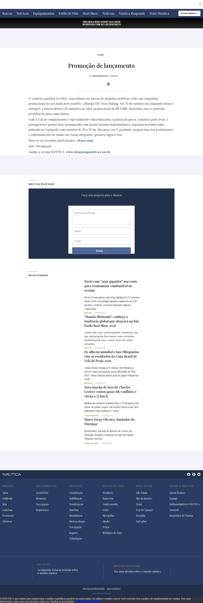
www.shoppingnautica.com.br (88, 152)
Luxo (105, 510)
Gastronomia (110, 504)
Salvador (141, 521)
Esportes (108, 498)
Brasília (140, 515)
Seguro (73, 532)
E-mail (78, 241)
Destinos (108, 492)
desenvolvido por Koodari (101, 593)
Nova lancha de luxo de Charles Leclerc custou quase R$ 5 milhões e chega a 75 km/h (110, 391)
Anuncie (174, 510)
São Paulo (141, 492)
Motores (41, 498)
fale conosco (114, 588)
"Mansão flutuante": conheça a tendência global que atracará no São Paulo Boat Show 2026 (111, 321)
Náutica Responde (132, 13)
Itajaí (139, 504)
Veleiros (7, 521)
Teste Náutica (159, 13)
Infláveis (7, 498)
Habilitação (75, 498)
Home (101, 55)
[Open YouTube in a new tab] (108, 84)
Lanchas (7, 510)
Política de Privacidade (90, 601)
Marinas (74, 510)
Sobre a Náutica (182, 486)
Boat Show (90, 13)
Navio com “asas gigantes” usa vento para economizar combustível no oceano (110, 285)
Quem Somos (177, 492)
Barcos (7, 13)
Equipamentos (43, 13)
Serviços (23, 13)
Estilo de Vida (69, 13)
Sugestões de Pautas (181, 515)
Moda (106, 521)
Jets (5, 504)
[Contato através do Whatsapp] (185, 476)
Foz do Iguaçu (144, 510)
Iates (5, 492)
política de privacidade (94, 588)
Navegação (42, 504)
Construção (76, 492)
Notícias (108, 13)
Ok (77, 601)
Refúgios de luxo (112, 532)
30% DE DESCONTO (111, 24)
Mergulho (108, 515)
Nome (78, 231)
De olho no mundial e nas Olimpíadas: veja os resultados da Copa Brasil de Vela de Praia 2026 (111, 356)
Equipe (173, 498)
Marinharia (75, 515)
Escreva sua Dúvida (85, 213)
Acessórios (42, 492)
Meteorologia (77, 521)
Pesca (106, 527)
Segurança (42, 510)
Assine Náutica (189, 13)
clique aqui (85, 141)
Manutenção (76, 504)
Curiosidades (91, 415)
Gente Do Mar (91, 443)
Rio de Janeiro (144, 498)
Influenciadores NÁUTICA (185, 504)
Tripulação (75, 538)
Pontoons (8, 515)
